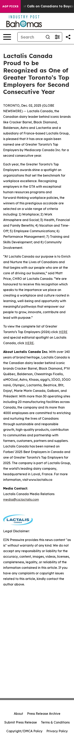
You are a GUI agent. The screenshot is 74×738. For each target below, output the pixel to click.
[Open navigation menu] (7, 37)
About (18, 714)
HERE (63, 332)
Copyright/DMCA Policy (24, 731)
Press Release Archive (43, 714)
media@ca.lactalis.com (21, 499)
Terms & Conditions (55, 722)
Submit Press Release (20, 722)
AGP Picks (10, 6)
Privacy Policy (57, 731)
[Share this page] (68, 37)
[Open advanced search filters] (57, 37)
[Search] (47, 37)
